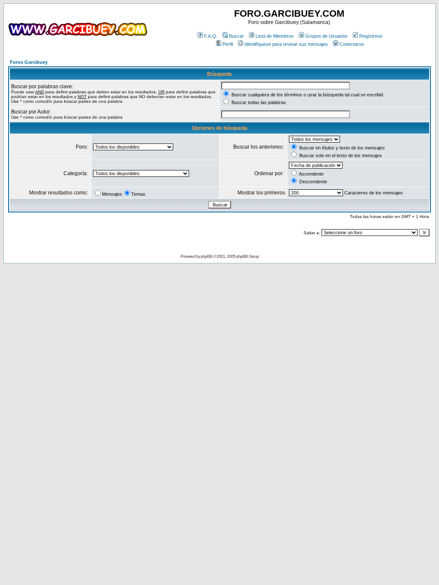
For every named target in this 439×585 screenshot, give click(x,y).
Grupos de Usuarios (326, 36)
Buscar (236, 36)
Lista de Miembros (275, 36)
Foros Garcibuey (29, 62)
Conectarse (352, 44)
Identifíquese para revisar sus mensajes (286, 44)
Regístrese (370, 36)
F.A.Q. (210, 36)
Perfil (228, 44)
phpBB (206, 256)
